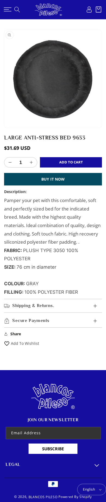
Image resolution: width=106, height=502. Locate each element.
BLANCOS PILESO (43, 497)
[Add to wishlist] (7, 343)
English (89, 489)
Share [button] (15, 333)
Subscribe (53, 448)
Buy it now (53, 179)
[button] (7, 10)
